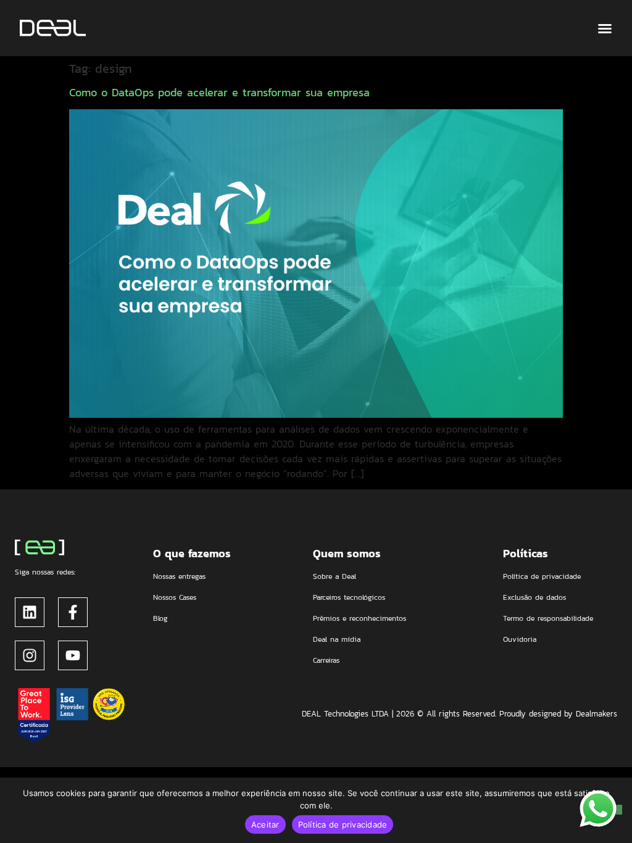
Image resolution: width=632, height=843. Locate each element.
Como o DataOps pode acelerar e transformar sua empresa (219, 92)
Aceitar (265, 824)
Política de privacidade (343, 824)
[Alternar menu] (604, 28)
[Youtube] (73, 655)
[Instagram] (29, 655)
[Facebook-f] (73, 612)
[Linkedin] (29, 612)
